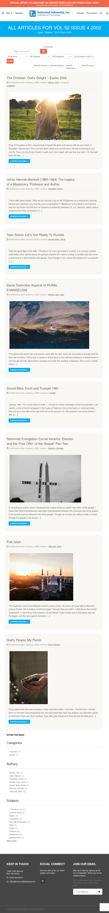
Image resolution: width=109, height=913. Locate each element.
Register (19, 13)
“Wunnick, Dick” (55, 546)
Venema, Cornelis (55, 448)
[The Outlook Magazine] (50, 13)
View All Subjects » (57, 66)
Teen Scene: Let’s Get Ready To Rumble (35, 234)
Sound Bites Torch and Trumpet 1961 (33, 388)
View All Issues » (88, 65)
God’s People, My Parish (24, 640)
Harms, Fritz (53, 82)
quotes (53, 392)
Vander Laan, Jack (56, 294)
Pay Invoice (92, 13)
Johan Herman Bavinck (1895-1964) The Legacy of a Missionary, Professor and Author (41, 181)
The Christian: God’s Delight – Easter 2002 (37, 77)
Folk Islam (14, 541)
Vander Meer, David (56, 239)
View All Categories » (71, 66)
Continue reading (18, 161)
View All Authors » (41, 65)
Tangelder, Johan (55, 188)
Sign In (9, 13)
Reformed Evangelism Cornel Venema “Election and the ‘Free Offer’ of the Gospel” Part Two (40, 441)
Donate (80, 13)
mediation (11, 85)
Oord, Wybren (54, 644)
